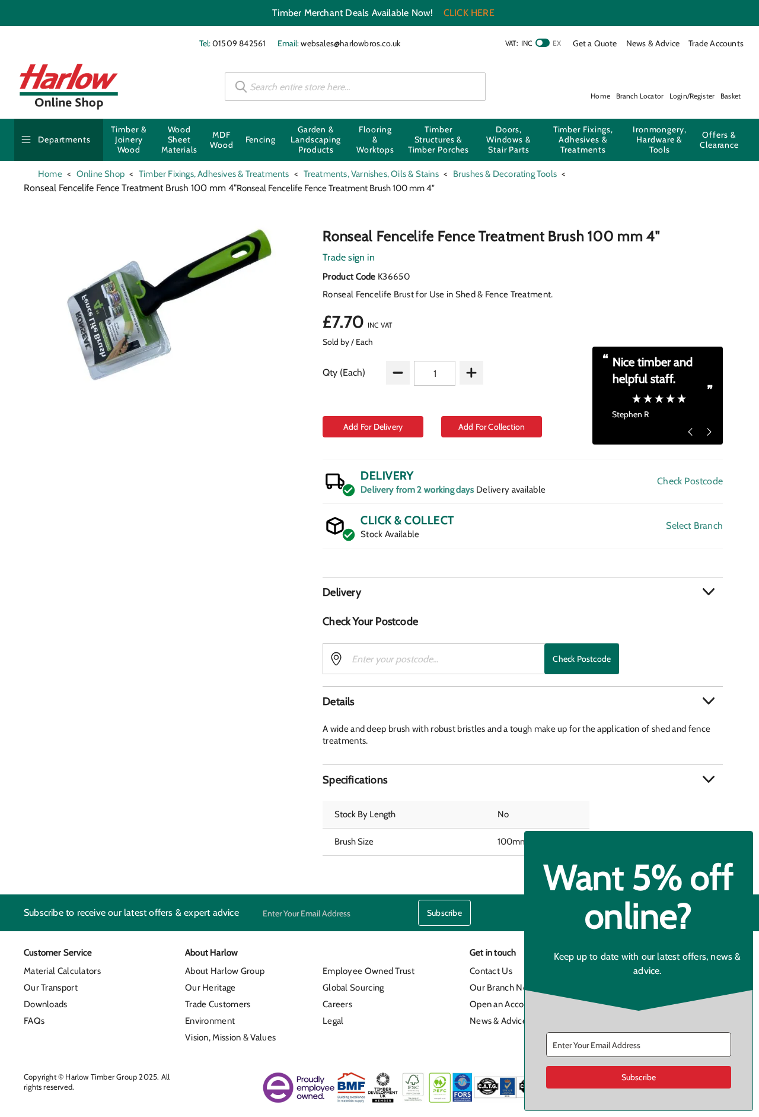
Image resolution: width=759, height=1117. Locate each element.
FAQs (34, 1021)
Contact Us (491, 971)
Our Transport (51, 987)
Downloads (46, 1004)
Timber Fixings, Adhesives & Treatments (583, 139)
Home (50, 174)
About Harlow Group (224, 971)
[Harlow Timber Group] (68, 87)
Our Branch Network (510, 987)
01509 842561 (239, 43)
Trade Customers (218, 1004)
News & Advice (653, 43)
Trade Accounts (716, 43)
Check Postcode (690, 481)
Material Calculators (62, 971)
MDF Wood (222, 139)
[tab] (523, 592)
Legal (333, 1021)
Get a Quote (595, 43)
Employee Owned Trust (368, 971)
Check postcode (582, 658)
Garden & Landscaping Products (316, 139)
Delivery (342, 592)
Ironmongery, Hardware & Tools (660, 139)
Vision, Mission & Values (230, 1037)
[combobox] (355, 86)
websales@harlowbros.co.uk (350, 43)
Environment (210, 1021)
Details (338, 701)
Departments (64, 139)
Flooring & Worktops (375, 139)
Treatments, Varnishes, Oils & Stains (371, 174)
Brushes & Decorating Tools (505, 174)
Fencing (260, 139)
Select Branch (694, 525)
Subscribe (444, 912)
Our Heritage (210, 987)
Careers (337, 1004)
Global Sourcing (353, 987)
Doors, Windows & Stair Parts (508, 139)
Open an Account (503, 1004)
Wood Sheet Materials (179, 139)
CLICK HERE (469, 12)
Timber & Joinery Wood (128, 139)
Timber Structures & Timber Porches (439, 139)
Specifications (355, 779)
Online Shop (100, 174)
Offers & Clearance (719, 139)
